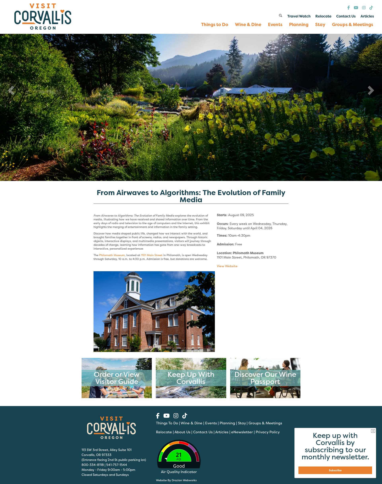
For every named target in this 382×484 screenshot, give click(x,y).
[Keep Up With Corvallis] (191, 397)
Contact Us (203, 432)
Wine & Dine (191, 423)
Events (211, 423)
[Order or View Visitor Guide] (117, 397)
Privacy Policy (268, 432)
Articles (221, 432)
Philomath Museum (112, 255)
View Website (227, 266)
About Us (182, 432)
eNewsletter (242, 432)
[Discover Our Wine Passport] (265, 397)
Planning (227, 423)
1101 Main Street (152, 255)
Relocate (164, 432)
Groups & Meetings (265, 423)
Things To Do (167, 423)
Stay (242, 423)
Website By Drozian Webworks (176, 480)
